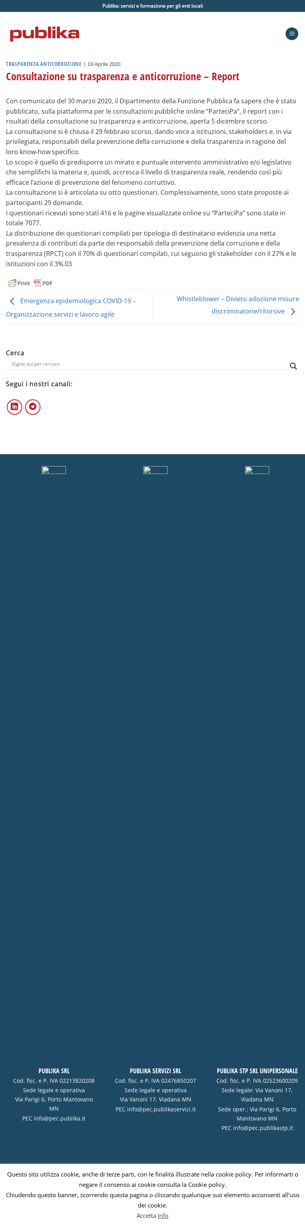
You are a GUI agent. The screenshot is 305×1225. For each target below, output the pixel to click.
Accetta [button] (146, 1215)
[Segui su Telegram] (33, 407)
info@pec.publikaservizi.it (161, 1109)
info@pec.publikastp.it (263, 1128)
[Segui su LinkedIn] (14, 407)
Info (163, 1215)
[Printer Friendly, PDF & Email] (30, 282)
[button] (292, 34)
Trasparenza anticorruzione (44, 64)
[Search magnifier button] (293, 366)
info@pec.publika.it (59, 1118)
